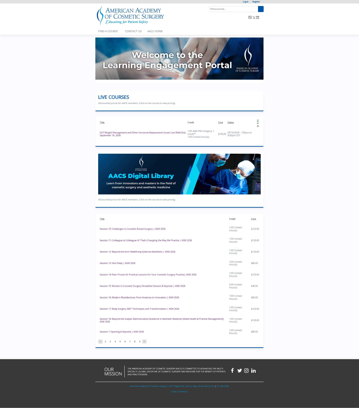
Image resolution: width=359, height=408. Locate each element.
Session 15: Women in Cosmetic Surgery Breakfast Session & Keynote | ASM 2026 (142, 285)
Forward (261, 17)
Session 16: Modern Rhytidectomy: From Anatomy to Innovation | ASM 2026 (139, 297)
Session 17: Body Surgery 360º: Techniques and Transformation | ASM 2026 (139, 308)
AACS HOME (155, 31)
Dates (231, 122)
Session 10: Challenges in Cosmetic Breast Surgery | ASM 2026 (132, 228)
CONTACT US (133, 31)
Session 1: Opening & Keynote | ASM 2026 (122, 331)
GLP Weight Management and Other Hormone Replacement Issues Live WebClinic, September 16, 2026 (143, 134)
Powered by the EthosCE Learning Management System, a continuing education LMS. (254, 403)
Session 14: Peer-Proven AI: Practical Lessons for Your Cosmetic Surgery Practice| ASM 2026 (148, 274)
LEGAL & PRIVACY (179, 391)
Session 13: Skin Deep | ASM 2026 (117, 263)
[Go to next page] (144, 341)
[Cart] (263, 3)
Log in (245, 2)
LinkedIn (257, 17)
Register (256, 2)
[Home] (130, 15)
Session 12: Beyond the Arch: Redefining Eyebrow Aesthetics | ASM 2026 (137, 251)
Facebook (249, 17)
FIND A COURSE (108, 31)
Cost (220, 122)
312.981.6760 (223, 386)
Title (102, 122)
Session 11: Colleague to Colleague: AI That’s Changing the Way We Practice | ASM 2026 (146, 240)
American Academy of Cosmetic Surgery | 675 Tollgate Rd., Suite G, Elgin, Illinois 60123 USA (172, 386)
